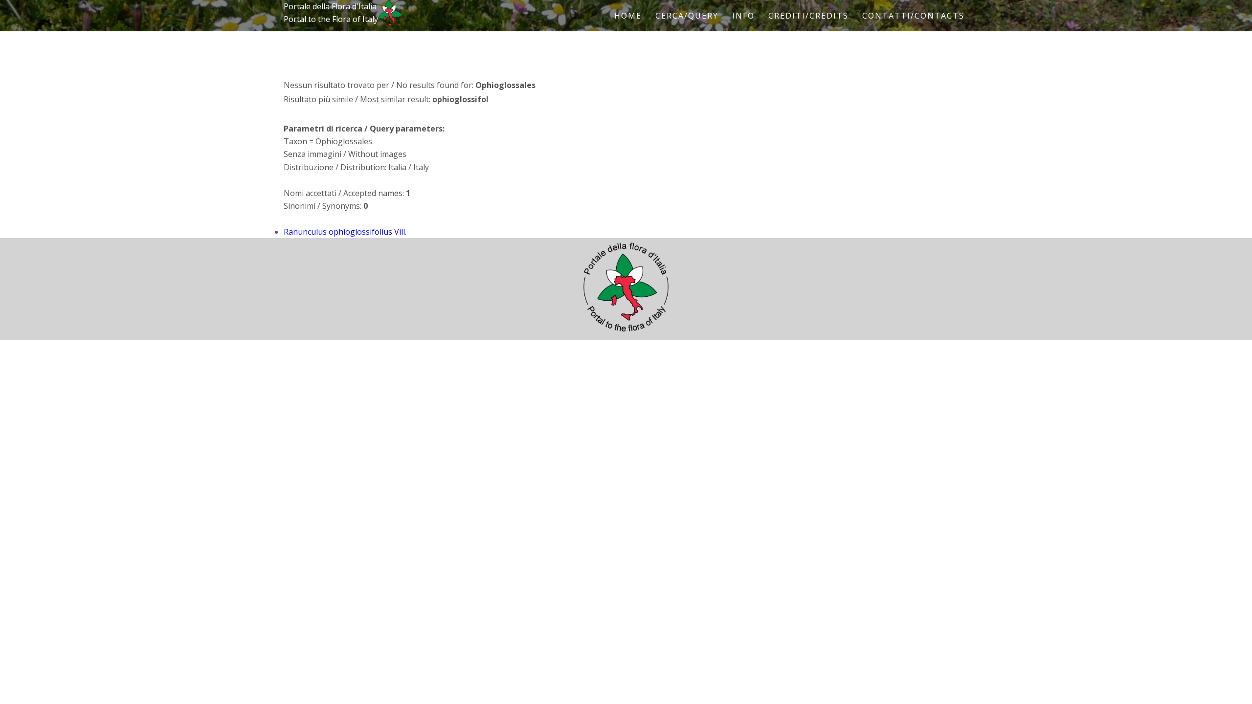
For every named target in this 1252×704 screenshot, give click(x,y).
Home (628, 15)
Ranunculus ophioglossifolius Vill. (345, 231)
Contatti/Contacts (913, 15)
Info (743, 15)
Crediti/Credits (808, 15)
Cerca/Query (686, 15)
